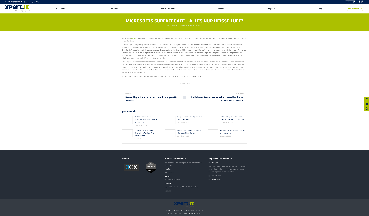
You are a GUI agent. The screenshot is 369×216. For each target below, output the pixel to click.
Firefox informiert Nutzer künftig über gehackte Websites (189, 131)
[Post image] (127, 120)
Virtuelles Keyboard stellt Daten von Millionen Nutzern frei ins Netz (232, 118)
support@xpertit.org (33, 2)
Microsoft (134, 38)
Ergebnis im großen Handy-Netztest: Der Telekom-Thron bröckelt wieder (145, 133)
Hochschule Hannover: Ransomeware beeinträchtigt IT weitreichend (146, 119)
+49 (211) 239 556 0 (14, 2)
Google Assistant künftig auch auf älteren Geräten (189, 118)
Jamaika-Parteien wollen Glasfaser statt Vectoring (232, 131)
